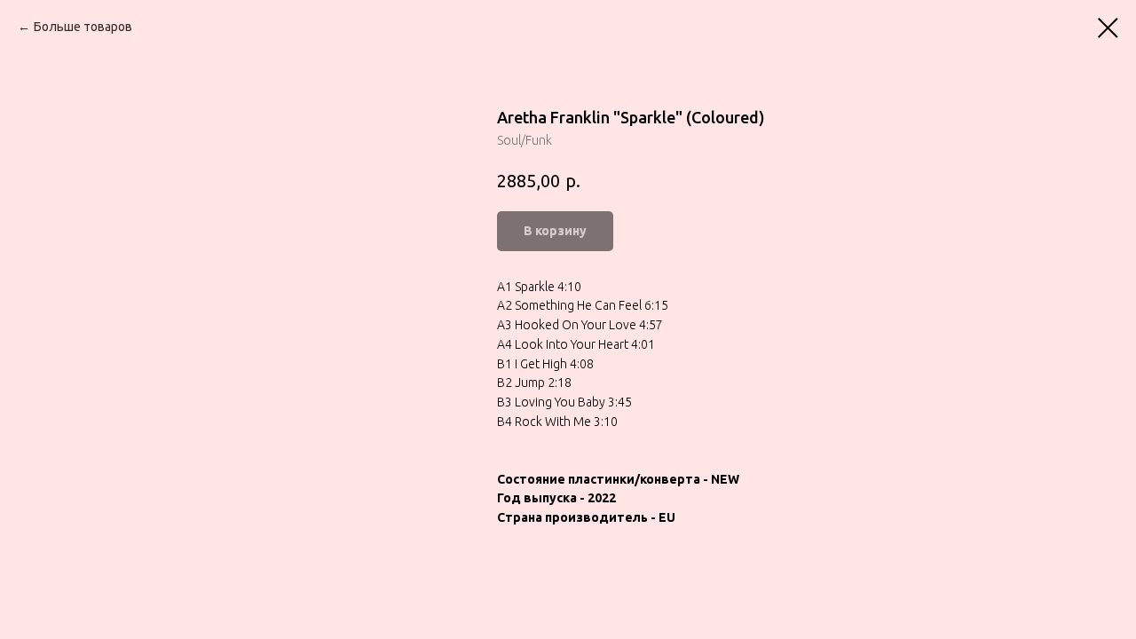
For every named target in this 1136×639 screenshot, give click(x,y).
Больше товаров (83, 27)
